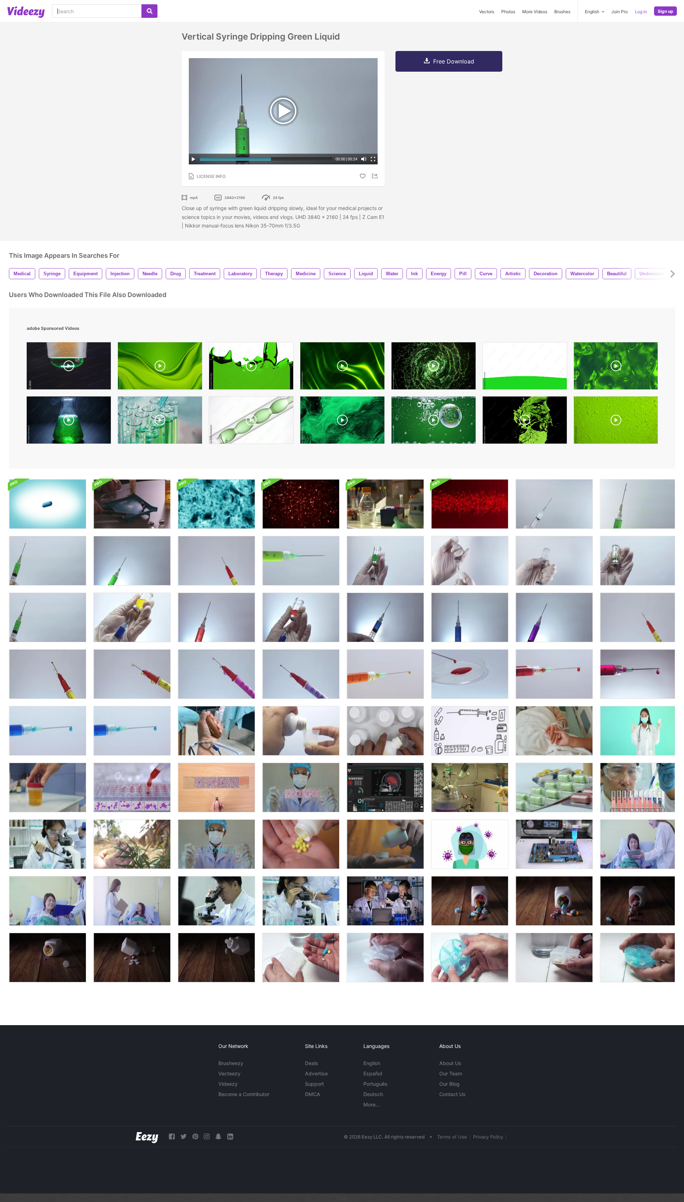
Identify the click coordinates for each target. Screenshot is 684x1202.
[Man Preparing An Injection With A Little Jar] (554, 560)
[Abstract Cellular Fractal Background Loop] (216, 504)
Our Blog (449, 1084)
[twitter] (183, 1136)
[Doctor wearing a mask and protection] (469, 844)
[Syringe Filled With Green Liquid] (637, 504)
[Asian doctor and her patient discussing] (47, 901)
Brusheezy (230, 1063)
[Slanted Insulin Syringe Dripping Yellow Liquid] (637, 617)
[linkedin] (230, 1136)
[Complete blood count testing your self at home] (216, 787)
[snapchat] (218, 1136)
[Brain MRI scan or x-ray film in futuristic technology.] (385, 787)
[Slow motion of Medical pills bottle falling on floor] (469, 901)
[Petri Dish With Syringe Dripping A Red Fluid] (469, 674)
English (371, 1063)
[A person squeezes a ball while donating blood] (216, 731)
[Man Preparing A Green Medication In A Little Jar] (385, 560)
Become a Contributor (243, 1094)
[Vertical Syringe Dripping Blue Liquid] (469, 617)
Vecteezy (229, 1073)
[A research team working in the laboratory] (385, 901)
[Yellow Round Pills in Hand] (301, 844)
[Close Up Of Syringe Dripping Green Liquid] (301, 560)
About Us (450, 1063)
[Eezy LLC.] (147, 1136)
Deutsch (373, 1094)
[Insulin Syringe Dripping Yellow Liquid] (216, 560)
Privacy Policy (488, 1137)
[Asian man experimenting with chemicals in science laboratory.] (637, 787)
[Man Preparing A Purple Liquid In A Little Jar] (301, 617)
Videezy (228, 1084)
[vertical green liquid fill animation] (525, 367)
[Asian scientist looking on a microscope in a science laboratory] (216, 901)
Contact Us (452, 1094)
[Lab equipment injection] (469, 787)
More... (371, 1104)
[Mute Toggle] (364, 159)
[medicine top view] (385, 731)
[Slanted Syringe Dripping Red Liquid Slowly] (216, 617)
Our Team (450, 1073)
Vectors (486, 11)
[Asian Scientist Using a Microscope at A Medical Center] (301, 901)
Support (314, 1084)
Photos (508, 11)
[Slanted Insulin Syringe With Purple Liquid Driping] (301, 674)
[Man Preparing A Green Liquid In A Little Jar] (132, 617)
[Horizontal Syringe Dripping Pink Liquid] (637, 674)
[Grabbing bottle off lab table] (385, 504)
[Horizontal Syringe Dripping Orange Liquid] (385, 674)
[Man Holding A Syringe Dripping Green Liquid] (47, 617)
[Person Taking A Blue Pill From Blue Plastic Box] (637, 957)
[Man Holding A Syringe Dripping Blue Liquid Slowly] (385, 617)
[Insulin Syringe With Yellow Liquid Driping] (132, 674)
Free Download (453, 61)
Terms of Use (452, 1137)
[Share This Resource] (376, 176)
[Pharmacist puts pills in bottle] (132, 504)
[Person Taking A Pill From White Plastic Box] (554, 957)
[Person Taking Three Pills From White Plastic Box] (385, 957)
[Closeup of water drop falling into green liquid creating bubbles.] (434, 422)
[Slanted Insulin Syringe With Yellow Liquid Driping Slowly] (47, 674)
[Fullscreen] (373, 159)
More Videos (534, 11)
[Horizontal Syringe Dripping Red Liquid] (554, 674)
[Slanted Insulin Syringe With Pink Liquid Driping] (216, 674)
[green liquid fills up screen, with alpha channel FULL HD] (251, 367)
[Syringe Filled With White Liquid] (554, 504)
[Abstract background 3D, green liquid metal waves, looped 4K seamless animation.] (342, 367)
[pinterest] (195, 1136)
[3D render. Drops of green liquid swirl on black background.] (525, 422)
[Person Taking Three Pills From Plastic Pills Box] (301, 957)
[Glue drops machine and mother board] (554, 844)
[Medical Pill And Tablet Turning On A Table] (554, 787)
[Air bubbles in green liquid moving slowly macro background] (616, 422)
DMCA (312, 1094)
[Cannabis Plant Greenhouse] (132, 844)
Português (375, 1084)
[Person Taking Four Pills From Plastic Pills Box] (469, 957)
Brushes (562, 11)
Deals (311, 1063)
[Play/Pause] (193, 159)
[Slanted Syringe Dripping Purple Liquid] (554, 617)
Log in (641, 11)
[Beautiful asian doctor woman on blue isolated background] (637, 731)
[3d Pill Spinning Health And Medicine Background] (47, 504)
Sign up (665, 11)
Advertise (316, 1073)
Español (372, 1073)
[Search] (149, 11)
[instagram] (206, 1136)
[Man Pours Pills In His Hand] (385, 844)
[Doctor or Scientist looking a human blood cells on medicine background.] (301, 787)
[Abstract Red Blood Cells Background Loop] (301, 504)
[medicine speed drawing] (469, 731)
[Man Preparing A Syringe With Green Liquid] (637, 560)
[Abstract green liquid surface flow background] (616, 367)
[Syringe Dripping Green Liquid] (132, 560)
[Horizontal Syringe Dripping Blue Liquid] (47, 731)
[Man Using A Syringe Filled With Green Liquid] (47, 560)
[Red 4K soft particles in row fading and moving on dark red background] (469, 504)
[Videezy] (26, 12)
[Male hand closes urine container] (47, 787)
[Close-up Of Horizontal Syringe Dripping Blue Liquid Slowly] (132, 731)
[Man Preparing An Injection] (469, 560)
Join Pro (619, 11)
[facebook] (172, 1136)
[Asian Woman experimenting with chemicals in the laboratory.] (47, 844)
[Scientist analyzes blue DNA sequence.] (216, 844)
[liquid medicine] (301, 731)
